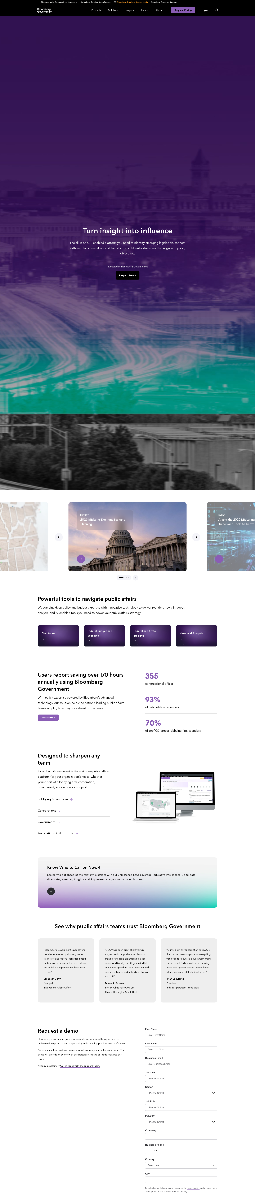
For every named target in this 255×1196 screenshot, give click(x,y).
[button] (60, 2)
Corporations (47, 811)
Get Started (48, 717)
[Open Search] (216, 10)
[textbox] (188, 1151)
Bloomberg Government (45, 10)
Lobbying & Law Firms (53, 799)
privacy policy (193, 1188)
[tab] (119, 577)
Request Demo (127, 275)
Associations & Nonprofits (56, 833)
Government (47, 822)
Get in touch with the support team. (80, 1065)
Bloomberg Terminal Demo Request (96, 2)
